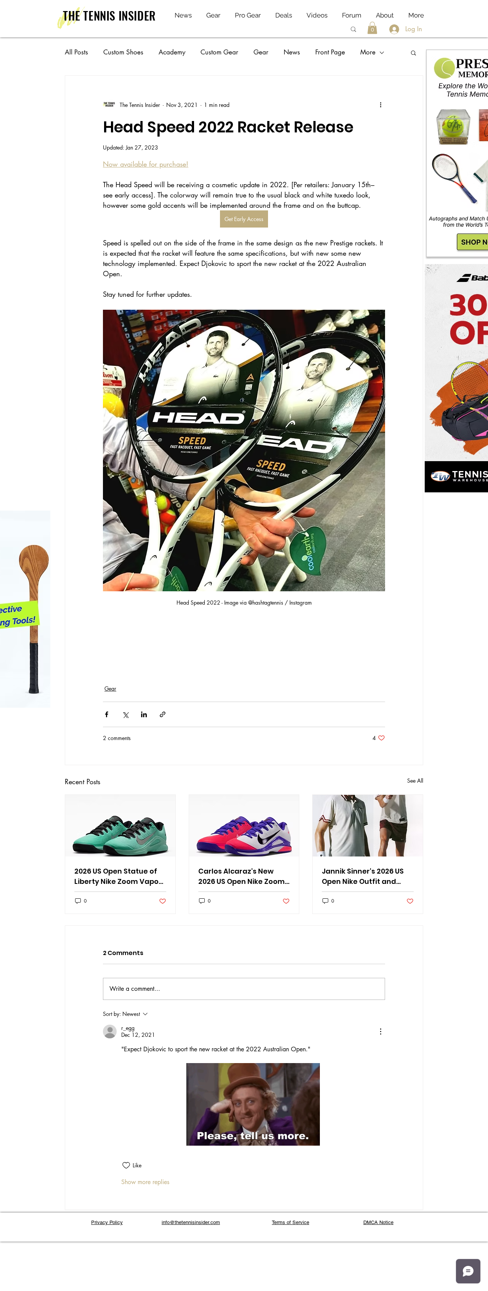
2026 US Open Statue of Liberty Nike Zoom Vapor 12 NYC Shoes (118, 876)
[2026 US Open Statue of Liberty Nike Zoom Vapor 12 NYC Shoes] (120, 825)
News (292, 52)
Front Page (330, 52)
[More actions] (380, 104)
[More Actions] (380, 1031)
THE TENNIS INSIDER (109, 15)
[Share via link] (162, 714)
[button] (372, 28)
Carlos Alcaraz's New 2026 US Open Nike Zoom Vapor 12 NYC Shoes (241, 876)
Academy (172, 52)
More (368, 52)
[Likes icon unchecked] (126, 1165)
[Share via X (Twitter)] (125, 714)
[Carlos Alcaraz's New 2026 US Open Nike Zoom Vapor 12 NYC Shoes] (244, 825)
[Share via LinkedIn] (144, 714)
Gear (261, 52)
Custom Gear (219, 52)
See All (415, 780)
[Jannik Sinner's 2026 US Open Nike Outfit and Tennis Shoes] (368, 825)
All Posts (76, 52)
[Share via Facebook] (106, 714)
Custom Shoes (123, 52)
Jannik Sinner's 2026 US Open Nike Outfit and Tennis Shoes (363, 876)
